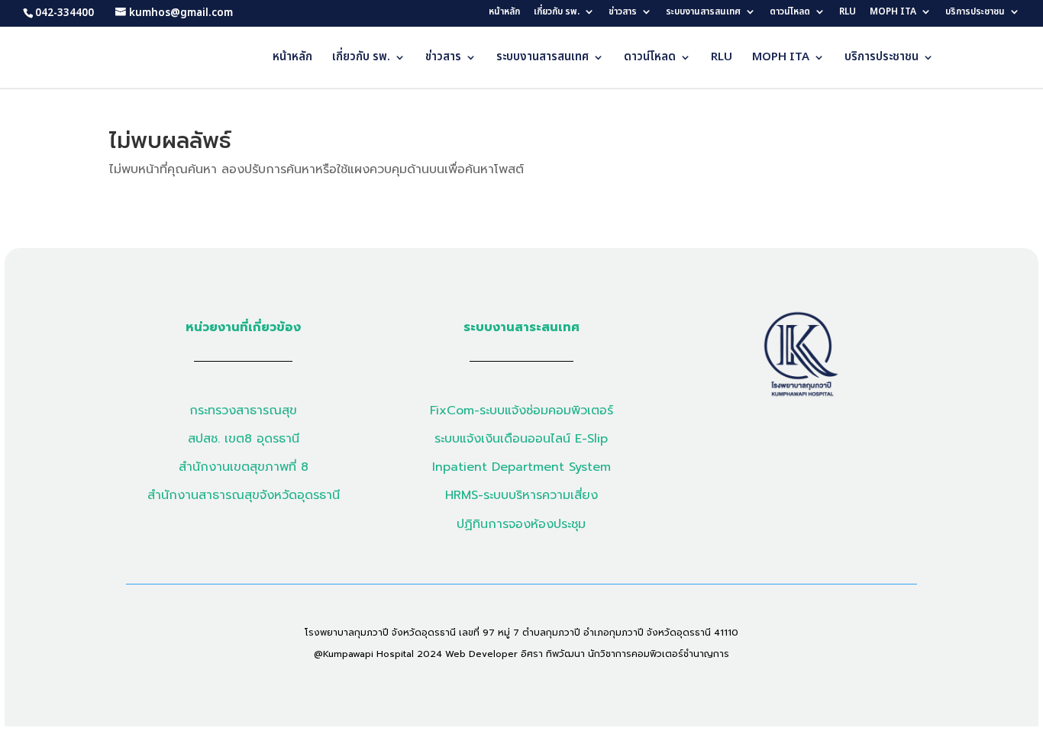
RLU (847, 12)
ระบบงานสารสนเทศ (703, 12)
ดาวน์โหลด (790, 12)
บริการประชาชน (975, 12)
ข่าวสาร (623, 12)
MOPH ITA (893, 12)
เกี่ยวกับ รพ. (557, 12)
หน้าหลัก (504, 12)
